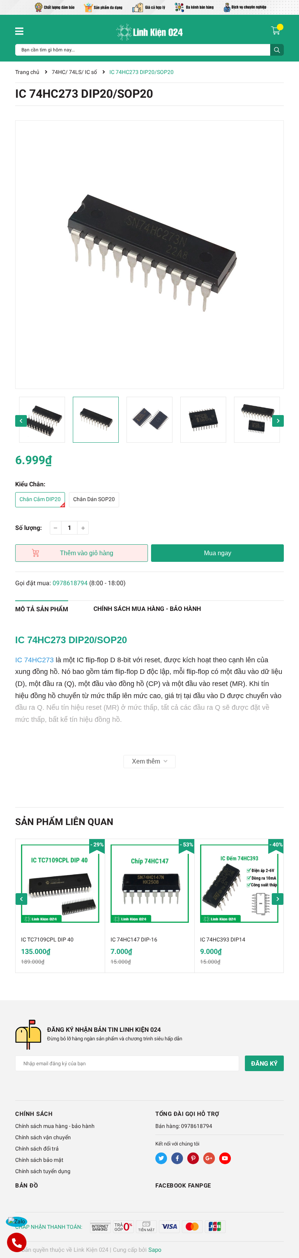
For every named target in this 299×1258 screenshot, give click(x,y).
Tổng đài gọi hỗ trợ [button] (187, 1113)
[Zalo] (16, 1222)
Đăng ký (264, 1063)
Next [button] (278, 421)
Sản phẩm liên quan (64, 821)
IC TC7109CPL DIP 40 (47, 939)
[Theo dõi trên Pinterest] (193, 1158)
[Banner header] (149, 7)
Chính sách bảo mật (39, 1160)
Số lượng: (28, 527)
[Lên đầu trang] (285, 1221)
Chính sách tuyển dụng (42, 1171)
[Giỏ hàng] (276, 30)
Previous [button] (21, 421)
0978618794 (70, 583)
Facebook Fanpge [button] (183, 1185)
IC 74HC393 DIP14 (222, 939)
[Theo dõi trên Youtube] (225, 1158)
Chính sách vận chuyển (43, 1137)
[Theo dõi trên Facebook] (177, 1158)
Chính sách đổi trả (37, 1148)
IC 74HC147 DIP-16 (134, 939)
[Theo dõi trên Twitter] (161, 1158)
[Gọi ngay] (16, 1242)
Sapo (155, 1249)
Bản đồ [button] (26, 1185)
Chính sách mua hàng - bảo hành (55, 1126)
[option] (149, 254)
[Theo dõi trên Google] (209, 1158)
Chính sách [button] (34, 1113)
